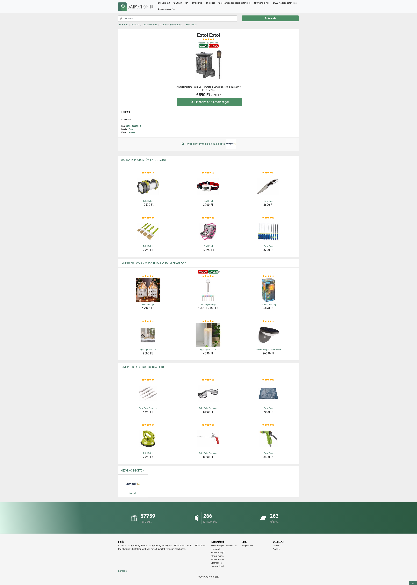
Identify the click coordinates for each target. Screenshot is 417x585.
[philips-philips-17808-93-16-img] (268, 335)
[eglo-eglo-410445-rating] (148, 321)
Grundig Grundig (208, 304)
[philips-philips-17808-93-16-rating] (268, 321)
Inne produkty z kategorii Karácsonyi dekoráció (154, 263)
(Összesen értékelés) (208, 43)
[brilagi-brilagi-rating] (148, 276)
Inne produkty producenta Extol (143, 367)
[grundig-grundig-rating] (208, 276)
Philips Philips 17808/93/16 (268, 349)
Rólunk (276, 546)
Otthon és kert (182, 3)
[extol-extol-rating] (148, 172)
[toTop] (413, 583)
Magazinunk (247, 546)
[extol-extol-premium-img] (148, 393)
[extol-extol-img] (148, 186)
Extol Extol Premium (148, 408)
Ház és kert (165, 3)
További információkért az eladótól (205, 143)
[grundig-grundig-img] (208, 290)
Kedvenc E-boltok (132, 470)
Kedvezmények (217, 566)
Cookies (276, 549)
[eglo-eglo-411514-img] (208, 335)
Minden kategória (167, 9)
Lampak (131, 132)
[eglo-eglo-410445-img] (148, 335)
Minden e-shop (217, 559)
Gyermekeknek (262, 3)
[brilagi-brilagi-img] (148, 290)
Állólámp (198, 3)
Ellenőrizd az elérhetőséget (211, 102)
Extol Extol (147, 201)
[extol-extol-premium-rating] (148, 379)
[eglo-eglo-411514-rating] (208, 321)
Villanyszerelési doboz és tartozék (235, 3)
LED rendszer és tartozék (285, 3)
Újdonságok (216, 563)
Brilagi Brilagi (148, 304)
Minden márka (217, 556)
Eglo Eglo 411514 (208, 349)
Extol (131, 129)
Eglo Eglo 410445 (148, 349)
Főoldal (211, 3)
